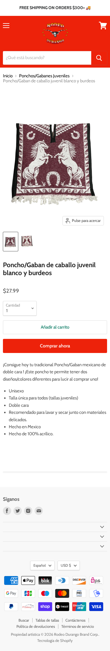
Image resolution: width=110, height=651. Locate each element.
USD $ (66, 565)
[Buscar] (99, 58)
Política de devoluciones (35, 626)
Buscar (23, 620)
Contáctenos (75, 620)
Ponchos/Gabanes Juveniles (44, 75)
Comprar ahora (55, 346)
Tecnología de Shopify (55, 640)
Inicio (8, 75)
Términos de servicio (77, 626)
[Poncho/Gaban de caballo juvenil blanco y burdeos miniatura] (10, 241)
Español (39, 565)
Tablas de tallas (47, 620)
